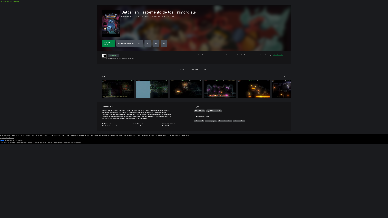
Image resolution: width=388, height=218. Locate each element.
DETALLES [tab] (183, 70)
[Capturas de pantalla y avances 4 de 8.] (220, 89)
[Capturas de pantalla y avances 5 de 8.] (254, 89)
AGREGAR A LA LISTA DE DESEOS (130, 43)
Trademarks (66, 142)
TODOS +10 (112, 55)
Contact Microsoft (33, 142)
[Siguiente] (284, 76)
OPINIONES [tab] (194, 70)
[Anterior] (280, 76)
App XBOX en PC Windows (37, 135)
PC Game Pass (5, 135)
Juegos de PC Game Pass (19, 135)
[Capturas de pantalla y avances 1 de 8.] (118, 89)
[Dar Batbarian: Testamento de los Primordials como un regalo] (156, 43)
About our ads (76, 142)
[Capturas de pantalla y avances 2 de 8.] (152, 89)
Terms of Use (57, 142)
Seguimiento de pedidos (180, 135)
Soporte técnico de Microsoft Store (149, 135)
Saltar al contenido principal (10, 1)
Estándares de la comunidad (84, 135)
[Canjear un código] (164, 43)
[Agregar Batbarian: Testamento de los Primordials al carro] (147, 43)
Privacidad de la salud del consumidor (13, 142)
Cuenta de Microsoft (130, 135)
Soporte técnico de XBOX (56, 135)
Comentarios (69, 135)
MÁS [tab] (205, 70)
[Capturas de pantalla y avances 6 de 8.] (288, 89)
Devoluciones (166, 135)
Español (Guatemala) (7, 138)
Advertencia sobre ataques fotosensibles (108, 135)
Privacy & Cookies (46, 142)
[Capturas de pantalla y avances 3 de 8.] (186, 89)
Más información (278, 55)
